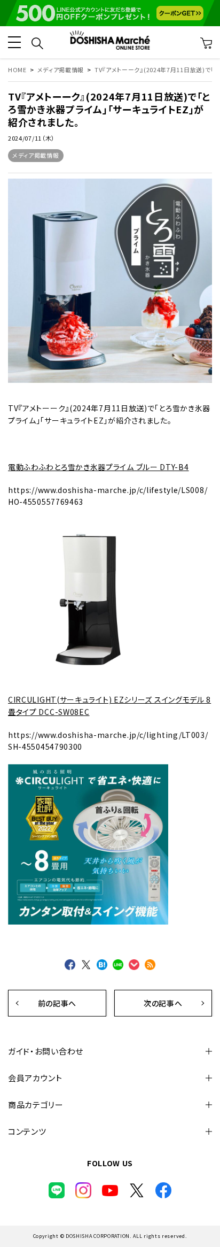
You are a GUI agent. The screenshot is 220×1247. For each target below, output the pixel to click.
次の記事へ (163, 1003)
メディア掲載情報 (35, 155)
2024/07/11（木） (31, 138)
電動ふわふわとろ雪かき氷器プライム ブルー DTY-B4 (98, 466)
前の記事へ (57, 1003)
